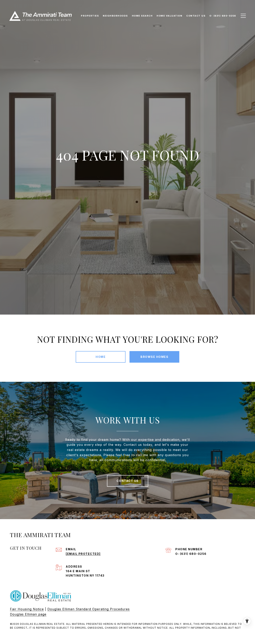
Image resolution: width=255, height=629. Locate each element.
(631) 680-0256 (193, 553)
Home (101, 356)
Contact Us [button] (128, 480)
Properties (90, 15)
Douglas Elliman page (28, 614)
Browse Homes (154, 356)
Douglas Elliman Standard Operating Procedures (88, 609)
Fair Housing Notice (27, 609)
